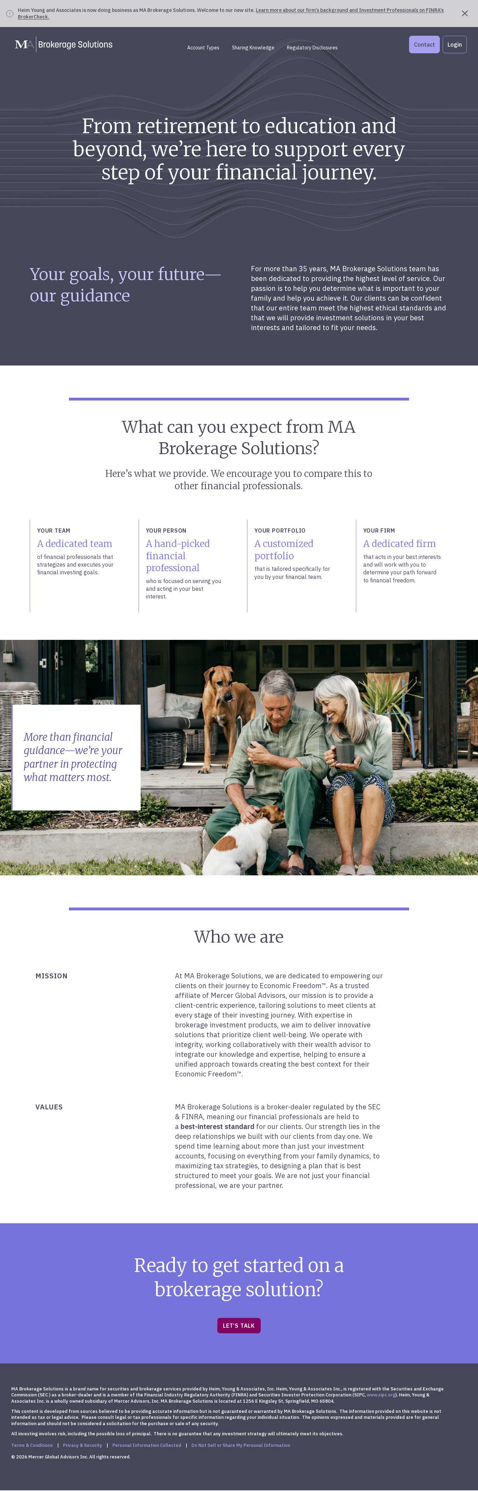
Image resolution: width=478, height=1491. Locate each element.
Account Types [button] (203, 48)
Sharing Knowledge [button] (253, 48)
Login (455, 44)
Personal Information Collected (146, 1445)
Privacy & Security (82, 1445)
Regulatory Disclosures (312, 48)
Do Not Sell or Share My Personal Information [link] (240, 1445)
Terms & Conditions (32, 1445)
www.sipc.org (381, 1395)
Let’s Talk (239, 1325)
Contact (424, 44)
